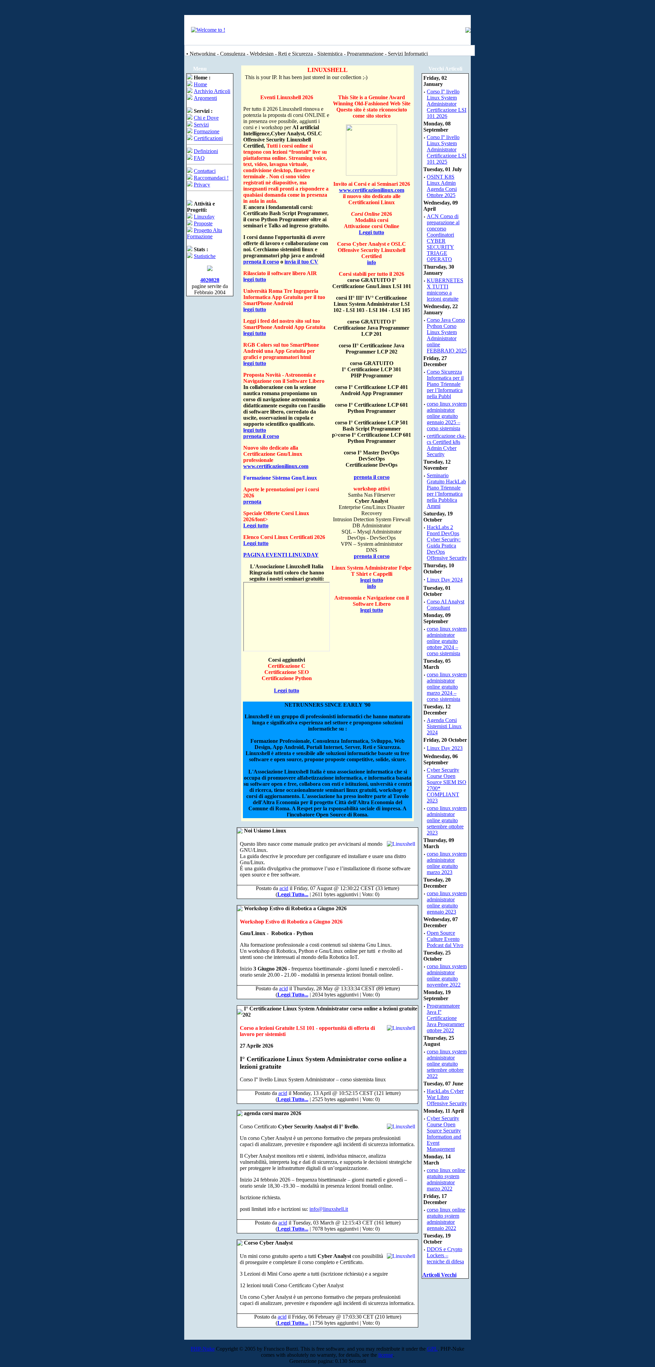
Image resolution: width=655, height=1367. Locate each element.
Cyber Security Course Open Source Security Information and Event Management (444, 1133)
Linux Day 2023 (445, 748)
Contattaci (205, 171)
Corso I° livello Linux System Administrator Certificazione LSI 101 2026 (446, 104)
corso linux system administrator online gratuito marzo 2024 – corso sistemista (447, 687)
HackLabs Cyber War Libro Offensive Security (447, 1097)
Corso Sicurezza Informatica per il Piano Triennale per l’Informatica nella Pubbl (445, 384)
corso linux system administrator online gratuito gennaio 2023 (447, 902)
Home (200, 84)
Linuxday (204, 217)
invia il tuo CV (301, 262)
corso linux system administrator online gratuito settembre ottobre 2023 (447, 820)
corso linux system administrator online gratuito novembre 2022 (447, 975)
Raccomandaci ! (211, 178)
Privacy (202, 184)
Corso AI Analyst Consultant (445, 605)
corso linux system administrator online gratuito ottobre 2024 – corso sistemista (447, 641)
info (371, 262)
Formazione (206, 131)
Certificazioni (208, 138)
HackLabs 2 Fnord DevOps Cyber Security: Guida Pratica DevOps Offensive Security (447, 542)
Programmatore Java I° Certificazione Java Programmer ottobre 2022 (445, 1018)
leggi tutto (254, 279)
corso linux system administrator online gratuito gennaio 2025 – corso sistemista (447, 416)
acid (283, 888)
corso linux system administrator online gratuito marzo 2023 (447, 863)
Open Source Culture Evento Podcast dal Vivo (445, 939)
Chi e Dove (206, 118)
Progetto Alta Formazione (204, 233)
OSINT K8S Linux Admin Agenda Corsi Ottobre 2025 (442, 186)
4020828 (209, 280)
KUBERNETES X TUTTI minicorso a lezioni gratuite (445, 289)
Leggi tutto (255, 525)
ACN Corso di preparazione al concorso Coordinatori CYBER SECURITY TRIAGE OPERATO (443, 237)
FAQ (199, 158)
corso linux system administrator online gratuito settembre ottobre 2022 (447, 1064)
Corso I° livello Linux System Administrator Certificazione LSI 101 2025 (446, 149)
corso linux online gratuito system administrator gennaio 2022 (446, 1219)
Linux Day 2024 (445, 580)
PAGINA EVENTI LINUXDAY (281, 555)
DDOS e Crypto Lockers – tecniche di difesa (445, 1255)
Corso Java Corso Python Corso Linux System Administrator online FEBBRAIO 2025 (447, 335)
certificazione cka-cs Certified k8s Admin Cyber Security (446, 445)
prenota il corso (261, 262)
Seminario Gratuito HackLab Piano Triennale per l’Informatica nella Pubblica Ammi (446, 490)
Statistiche (205, 256)
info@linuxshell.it (328, 1209)
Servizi (201, 124)
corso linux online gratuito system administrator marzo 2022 (446, 1179)
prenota (252, 502)
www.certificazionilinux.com (275, 466)
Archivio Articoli (212, 91)
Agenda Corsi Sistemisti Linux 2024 (444, 726)
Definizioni (206, 151)
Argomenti (205, 98)
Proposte (203, 223)
